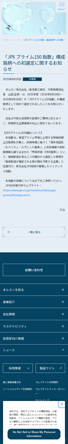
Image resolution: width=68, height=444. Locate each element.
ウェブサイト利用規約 (47, 382)
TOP (6, 39)
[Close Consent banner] (62, 404)
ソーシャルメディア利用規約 (17, 389)
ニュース (15, 39)
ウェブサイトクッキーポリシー (50, 391)
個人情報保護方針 (12, 382)
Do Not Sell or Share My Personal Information (34, 434)
